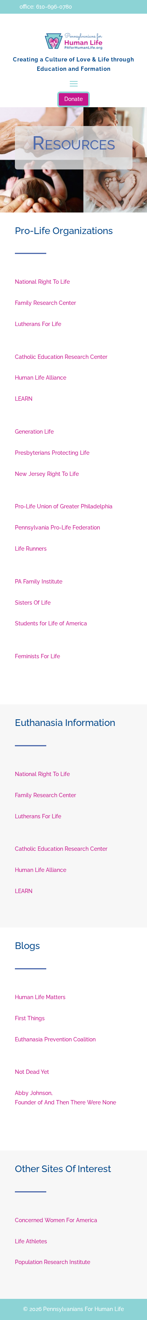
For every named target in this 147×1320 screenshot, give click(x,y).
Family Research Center (45, 303)
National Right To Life (42, 282)
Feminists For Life (37, 656)
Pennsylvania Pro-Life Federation (57, 527)
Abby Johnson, (34, 1093)
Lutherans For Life (38, 324)
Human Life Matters (40, 997)
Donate (73, 99)
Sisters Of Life (33, 603)
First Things (30, 1018)
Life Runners (31, 549)
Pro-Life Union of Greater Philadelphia (64, 506)
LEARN (24, 399)
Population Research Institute (52, 1262)
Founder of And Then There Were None (65, 1102)
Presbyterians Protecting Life (52, 453)
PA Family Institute (38, 581)
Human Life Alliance (40, 378)
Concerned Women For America (56, 1220)
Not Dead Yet (32, 1072)
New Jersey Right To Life (47, 474)
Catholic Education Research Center (61, 357)
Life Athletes (31, 1241)
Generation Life (34, 432)
